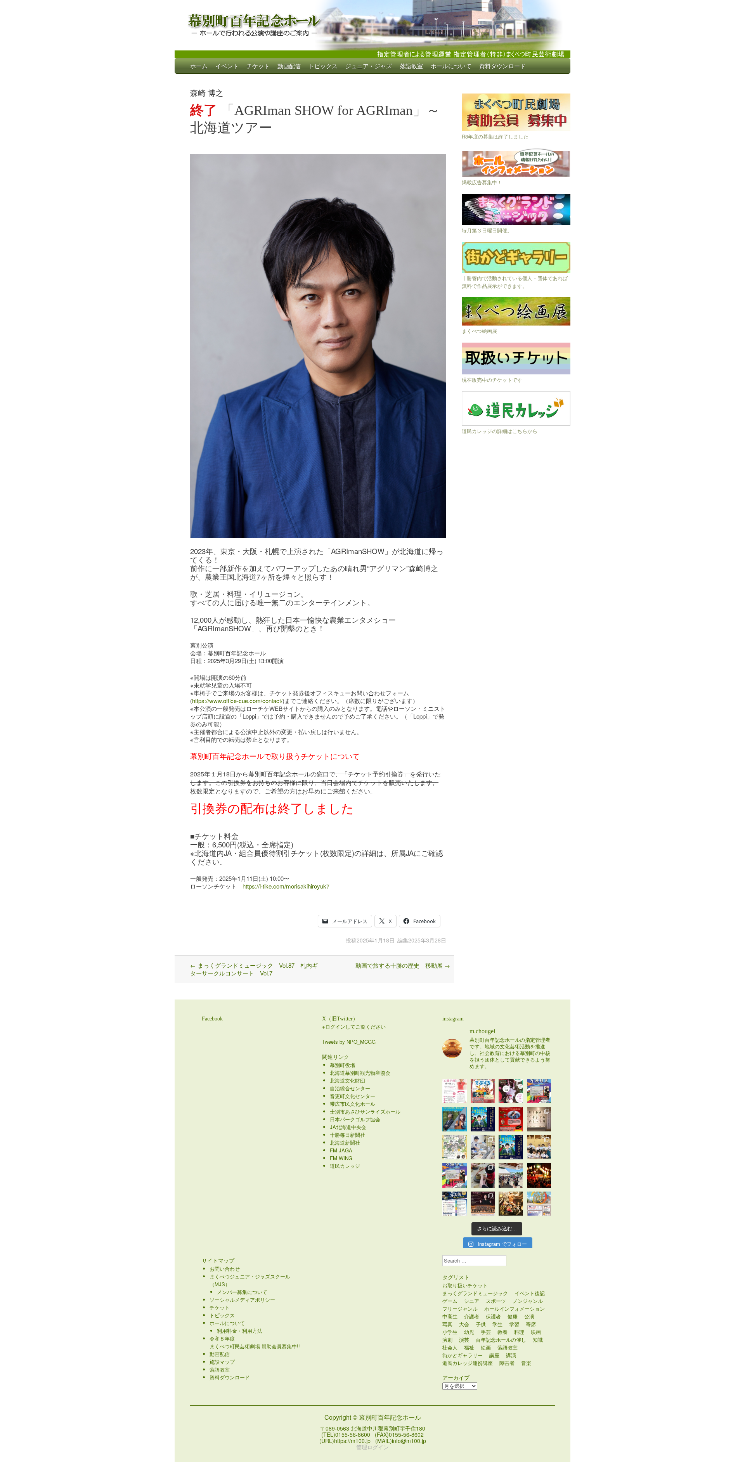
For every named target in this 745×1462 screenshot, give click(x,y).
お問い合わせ (225, 1268)
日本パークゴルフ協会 (355, 1119)
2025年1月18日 (376, 940)
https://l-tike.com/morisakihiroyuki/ (286, 886)
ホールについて (451, 66)
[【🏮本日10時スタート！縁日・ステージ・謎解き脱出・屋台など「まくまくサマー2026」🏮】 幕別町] (539, 1204)
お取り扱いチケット (465, 1285)
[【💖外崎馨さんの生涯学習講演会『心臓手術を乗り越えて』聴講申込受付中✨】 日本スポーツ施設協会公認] (454, 1091)
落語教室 (411, 66)
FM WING (341, 1158)
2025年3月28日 (427, 940)
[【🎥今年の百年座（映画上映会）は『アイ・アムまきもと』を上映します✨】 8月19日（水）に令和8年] (511, 1147)
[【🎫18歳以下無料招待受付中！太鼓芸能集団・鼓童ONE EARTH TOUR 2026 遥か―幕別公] (511, 1204)
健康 (513, 1316)
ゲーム (449, 1300)
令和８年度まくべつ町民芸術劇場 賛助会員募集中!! (255, 1342)
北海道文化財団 (347, 1080)
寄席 (531, 1324)
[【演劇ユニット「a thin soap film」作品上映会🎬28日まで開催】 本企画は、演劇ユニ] (511, 1091)
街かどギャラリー (462, 1355)
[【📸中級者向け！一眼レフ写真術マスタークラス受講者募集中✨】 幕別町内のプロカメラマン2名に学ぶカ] (454, 1204)
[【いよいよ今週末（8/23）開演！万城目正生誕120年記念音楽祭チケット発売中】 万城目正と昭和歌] (539, 1091)
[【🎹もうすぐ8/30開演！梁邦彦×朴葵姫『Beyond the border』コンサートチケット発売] (454, 1119)
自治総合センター (350, 1088)
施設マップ (222, 1361)
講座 (494, 1355)
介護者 (471, 1316)
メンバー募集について (242, 1292)
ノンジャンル (528, 1300)
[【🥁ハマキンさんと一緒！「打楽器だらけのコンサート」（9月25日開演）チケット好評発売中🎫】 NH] (454, 1147)
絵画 (486, 1347)
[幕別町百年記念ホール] (372, 23)
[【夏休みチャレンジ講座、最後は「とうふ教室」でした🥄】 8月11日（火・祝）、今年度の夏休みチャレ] (483, 1147)
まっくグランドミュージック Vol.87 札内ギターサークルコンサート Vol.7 (254, 969)
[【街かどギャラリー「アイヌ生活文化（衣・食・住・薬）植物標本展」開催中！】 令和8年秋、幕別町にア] (539, 1119)
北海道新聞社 (345, 1142)
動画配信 (289, 66)
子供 (481, 1324)
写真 (447, 1324)
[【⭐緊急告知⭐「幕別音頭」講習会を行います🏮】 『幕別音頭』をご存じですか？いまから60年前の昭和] (539, 1175)
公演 (529, 1316)
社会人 (449, 1347)
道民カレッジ (345, 1165)
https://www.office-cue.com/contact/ (237, 700)
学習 (514, 1324)
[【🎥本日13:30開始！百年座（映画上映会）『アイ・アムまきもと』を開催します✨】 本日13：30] (483, 1119)
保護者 (493, 1316)
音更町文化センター (352, 1096)
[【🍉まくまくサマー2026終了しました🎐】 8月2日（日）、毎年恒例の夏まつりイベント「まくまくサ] (511, 1175)
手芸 (486, 1332)
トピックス (323, 66)
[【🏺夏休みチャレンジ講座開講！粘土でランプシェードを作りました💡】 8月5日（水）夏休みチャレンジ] (483, 1175)
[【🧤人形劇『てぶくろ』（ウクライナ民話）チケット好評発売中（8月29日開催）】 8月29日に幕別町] (483, 1091)
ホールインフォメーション (514, 1308)
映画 (536, 1332)
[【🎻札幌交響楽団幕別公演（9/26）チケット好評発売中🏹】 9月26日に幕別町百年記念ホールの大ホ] (483, 1204)
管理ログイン (372, 1447)
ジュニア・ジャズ (368, 66)
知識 (538, 1339)
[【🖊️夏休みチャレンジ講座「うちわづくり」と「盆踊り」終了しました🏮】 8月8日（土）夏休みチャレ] (539, 1147)
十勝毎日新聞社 (347, 1134)
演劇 (447, 1339)
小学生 (449, 1332)
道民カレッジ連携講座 (467, 1363)
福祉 (469, 1347)
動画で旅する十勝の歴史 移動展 (402, 965)
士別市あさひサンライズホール (365, 1111)
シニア (471, 1300)
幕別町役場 (342, 1065)
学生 (497, 1324)
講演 (511, 1355)
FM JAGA (341, 1150)
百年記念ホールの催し (501, 1339)
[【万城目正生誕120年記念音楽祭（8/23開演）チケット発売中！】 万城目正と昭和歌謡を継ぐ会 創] (454, 1175)
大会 (464, 1324)
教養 (502, 1332)
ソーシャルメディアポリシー (242, 1299)
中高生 (449, 1316)
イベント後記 (530, 1293)
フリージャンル (460, 1308)
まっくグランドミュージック (475, 1293)
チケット (258, 66)
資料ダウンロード (502, 66)
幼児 (469, 1332)
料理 (519, 1332)
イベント (227, 66)
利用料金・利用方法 (239, 1330)
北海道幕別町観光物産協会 (360, 1072)
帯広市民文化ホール (352, 1103)
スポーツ (496, 1300)
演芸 (464, 1339)
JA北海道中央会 (348, 1127)
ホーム (199, 66)
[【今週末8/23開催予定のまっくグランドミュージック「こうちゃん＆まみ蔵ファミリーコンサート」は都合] (511, 1119)
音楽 (526, 1363)
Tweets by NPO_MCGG (349, 1041)
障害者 (507, 1363)
